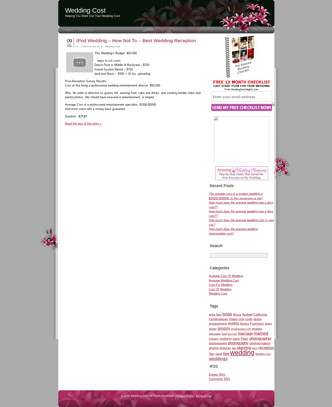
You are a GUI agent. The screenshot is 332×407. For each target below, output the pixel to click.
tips (226, 353)
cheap (233, 319)
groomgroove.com (241, 329)
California (260, 314)
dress (258, 319)
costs (249, 319)
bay (219, 314)
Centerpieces (218, 319)
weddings (218, 358)
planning (244, 348)
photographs (218, 343)
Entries (217, 374)
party (236, 338)
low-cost (232, 334)
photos (214, 348)
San (212, 354)
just (224, 333)
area (212, 314)
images (257, 328)
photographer (260, 338)
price (254, 348)
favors (244, 323)
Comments (219, 379)
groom (223, 328)
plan (234, 348)
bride (227, 314)
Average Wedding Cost (224, 280)
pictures (225, 348)
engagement (218, 323)
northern (226, 338)
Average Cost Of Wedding (226, 276)
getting (268, 323)
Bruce (237, 314)
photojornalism (260, 343)
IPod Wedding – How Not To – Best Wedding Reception (136, 40)
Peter (244, 338)
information (215, 334)
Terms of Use (204, 395)
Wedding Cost (85, 10)
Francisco (257, 323)
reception (266, 348)
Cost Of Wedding (220, 289)
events (233, 323)
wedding (242, 352)
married (261, 333)
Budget (247, 314)
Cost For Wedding (220, 284)
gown (213, 328)
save (218, 354)
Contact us (86, 30)
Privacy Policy (185, 395)
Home (69, 30)
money (214, 338)
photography (238, 343)
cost (241, 319)
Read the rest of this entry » (83, 123)
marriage (245, 333)
